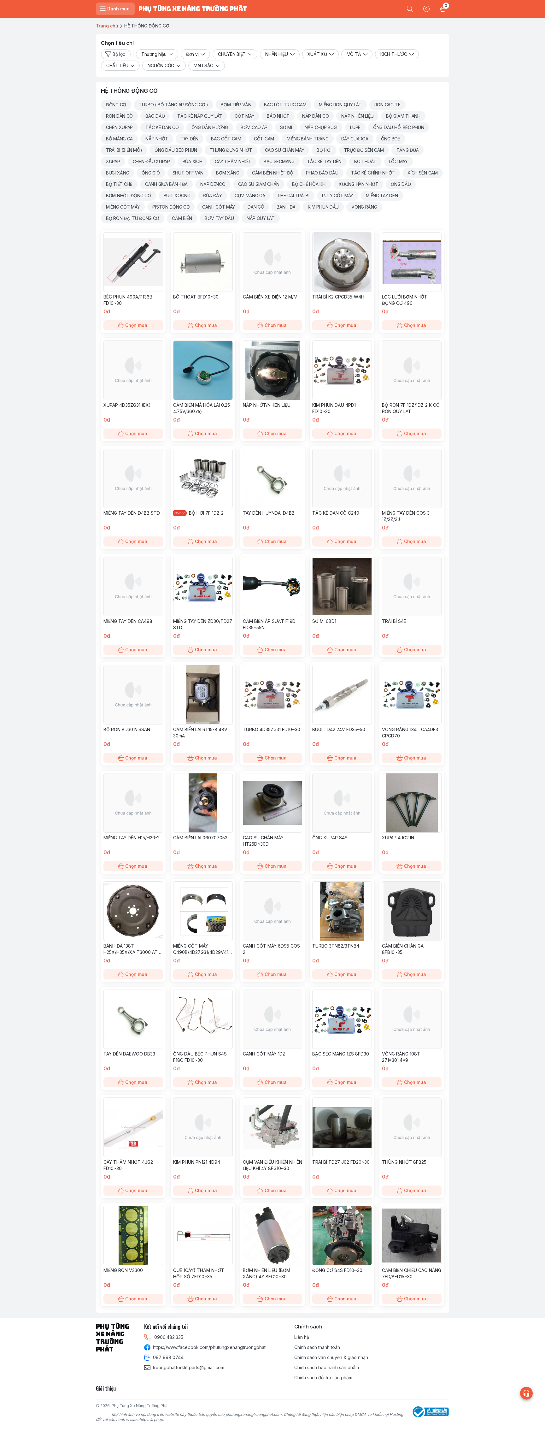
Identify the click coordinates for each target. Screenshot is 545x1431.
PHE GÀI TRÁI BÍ (293, 195)
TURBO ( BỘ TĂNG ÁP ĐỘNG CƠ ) (173, 104)
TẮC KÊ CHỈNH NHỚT (373, 172)
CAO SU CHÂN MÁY (284, 150)
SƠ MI (286, 127)
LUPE (355, 127)
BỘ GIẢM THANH (403, 116)
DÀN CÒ (256, 207)
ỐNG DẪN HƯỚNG (209, 127)
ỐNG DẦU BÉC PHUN (176, 150)
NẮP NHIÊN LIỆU (357, 116)
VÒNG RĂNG (364, 207)
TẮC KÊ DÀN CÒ (162, 127)
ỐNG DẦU (401, 184)
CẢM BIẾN (182, 218)
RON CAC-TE (387, 104)
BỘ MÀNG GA (119, 138)
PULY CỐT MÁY (338, 195)
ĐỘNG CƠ (116, 104)
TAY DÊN (189, 138)
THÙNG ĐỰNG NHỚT (231, 150)
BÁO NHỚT (278, 116)
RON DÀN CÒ (119, 116)
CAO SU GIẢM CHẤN (259, 184)
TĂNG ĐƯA (407, 150)
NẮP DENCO (212, 184)
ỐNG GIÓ (151, 172)
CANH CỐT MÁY (218, 207)
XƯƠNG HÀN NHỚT (358, 184)
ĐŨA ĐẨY (212, 195)
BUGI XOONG (177, 195)
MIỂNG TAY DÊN (382, 195)
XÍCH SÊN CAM (422, 172)
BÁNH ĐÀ (286, 207)
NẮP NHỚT (156, 138)
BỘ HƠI (324, 150)
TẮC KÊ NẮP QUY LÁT (199, 116)
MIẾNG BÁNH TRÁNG (308, 138)
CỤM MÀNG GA (250, 195)
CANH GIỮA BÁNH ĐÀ (166, 184)
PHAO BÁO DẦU (322, 172)
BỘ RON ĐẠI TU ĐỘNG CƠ (132, 218)
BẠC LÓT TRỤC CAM (285, 104)
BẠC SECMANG (279, 161)
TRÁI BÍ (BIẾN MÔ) (124, 150)
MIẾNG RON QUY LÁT (340, 104)
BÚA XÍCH (192, 161)
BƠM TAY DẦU (219, 218)
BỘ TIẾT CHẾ (119, 184)
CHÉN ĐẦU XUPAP (151, 161)
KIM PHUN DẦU (323, 207)
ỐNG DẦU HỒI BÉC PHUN (398, 127)
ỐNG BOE (390, 138)
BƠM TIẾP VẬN (236, 104)
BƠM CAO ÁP (254, 127)
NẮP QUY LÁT (261, 218)
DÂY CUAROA (354, 138)
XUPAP (113, 161)
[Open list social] (526, 1393)
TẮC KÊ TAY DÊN (324, 161)
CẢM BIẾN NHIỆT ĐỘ (272, 172)
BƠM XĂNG (227, 172)
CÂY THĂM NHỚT (233, 161)
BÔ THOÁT (365, 161)
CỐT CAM (264, 138)
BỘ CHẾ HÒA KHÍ (309, 184)
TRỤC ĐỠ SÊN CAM (364, 150)
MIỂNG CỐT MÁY (123, 207)
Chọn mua (136, 325)
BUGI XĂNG (117, 172)
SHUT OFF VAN (188, 172)
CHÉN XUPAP (119, 127)
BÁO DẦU (155, 116)
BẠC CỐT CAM (226, 138)
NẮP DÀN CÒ (315, 116)
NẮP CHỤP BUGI (321, 127)
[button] (116, 105)
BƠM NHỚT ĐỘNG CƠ (128, 195)
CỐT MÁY (244, 116)
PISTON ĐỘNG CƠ (171, 207)
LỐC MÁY (398, 161)
